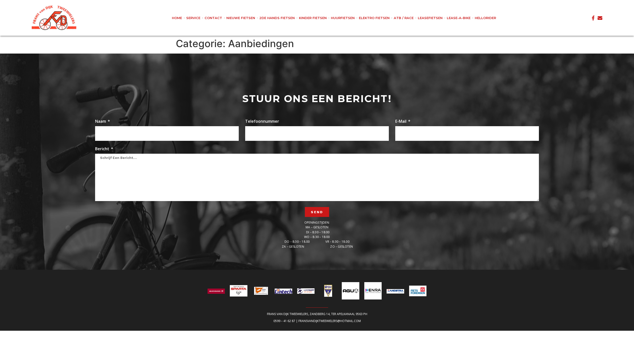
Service (193, 18)
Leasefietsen (430, 18)
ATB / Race (404, 18)
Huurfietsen (343, 18)
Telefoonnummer (262, 121)
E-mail (401, 121)
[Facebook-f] (593, 18)
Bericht (102, 149)
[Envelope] (600, 18)
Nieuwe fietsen (240, 18)
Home (177, 18)
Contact (213, 18)
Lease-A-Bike (459, 18)
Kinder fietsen (313, 18)
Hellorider (485, 18)
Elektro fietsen (374, 18)
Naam (101, 121)
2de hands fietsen (277, 18)
